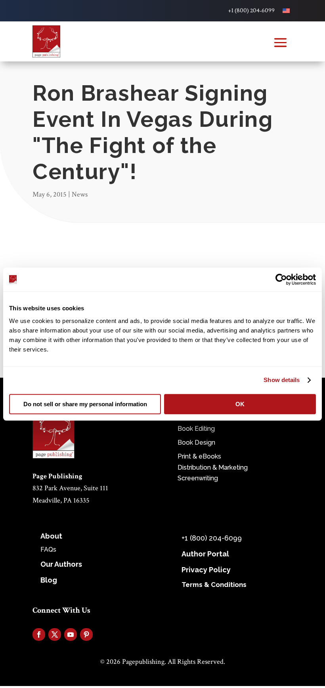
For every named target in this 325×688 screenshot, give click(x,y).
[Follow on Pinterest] (86, 634)
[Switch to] (286, 10)
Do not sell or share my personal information (85, 404)
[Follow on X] (54, 634)
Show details (282, 379)
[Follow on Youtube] (70, 634)
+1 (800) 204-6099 (251, 10)
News (80, 194)
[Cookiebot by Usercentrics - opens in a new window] (281, 279)
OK (240, 404)
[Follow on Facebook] (38, 634)
